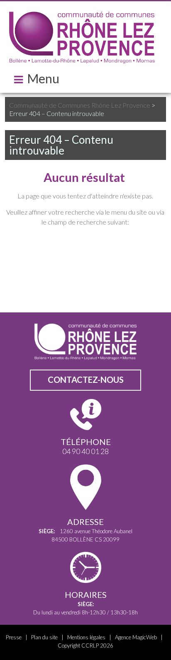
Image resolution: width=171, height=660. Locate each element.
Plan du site (44, 637)
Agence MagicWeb (136, 637)
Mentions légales (86, 637)
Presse (14, 637)
